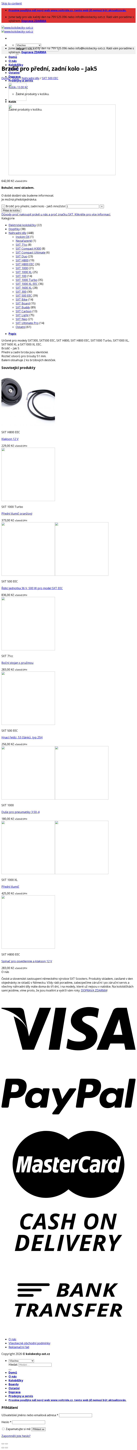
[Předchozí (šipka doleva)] (2, 1447)
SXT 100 (21, 276)
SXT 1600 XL (24, 288)
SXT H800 (22, 260)
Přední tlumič (10, 887)
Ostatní (14, 73)
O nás (13, 61)
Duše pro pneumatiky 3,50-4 (20, 812)
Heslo (6, 1422)
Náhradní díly (30, 78)
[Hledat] (17, 54)
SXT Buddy (23, 307)
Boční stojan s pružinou (17, 663)
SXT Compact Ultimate (30, 252)
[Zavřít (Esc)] (2, 1443)
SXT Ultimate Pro (27, 323)
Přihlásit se (38, 1429)
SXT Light (22, 315)
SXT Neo (21, 319)
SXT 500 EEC (50, 78)
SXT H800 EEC (25, 264)
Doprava (15, 1392)
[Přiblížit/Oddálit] (6, 1443)
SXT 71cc (21, 245)
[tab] (72, 334)
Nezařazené (24, 241)
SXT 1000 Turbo (26, 280)
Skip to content (11, 3)
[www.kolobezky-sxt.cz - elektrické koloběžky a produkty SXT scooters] (17, 29)
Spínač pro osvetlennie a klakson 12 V (26, 961)
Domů (13, 57)
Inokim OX (22, 237)
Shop (15, 78)
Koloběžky (16, 1380)
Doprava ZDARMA (33, 21)
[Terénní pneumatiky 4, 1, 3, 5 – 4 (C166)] (17, 100)
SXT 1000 (22, 268)
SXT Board (23, 303)
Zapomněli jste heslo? (16, 1436)
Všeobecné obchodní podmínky (29, 1343)
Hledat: (13, 1364)
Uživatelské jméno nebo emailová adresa (29, 1415)
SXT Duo (21, 256)
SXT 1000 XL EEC (27, 284)
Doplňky (14, 229)
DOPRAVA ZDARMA (94, 990)
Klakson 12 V (10, 439)
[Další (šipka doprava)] (6, 1447)
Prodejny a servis (21, 80)
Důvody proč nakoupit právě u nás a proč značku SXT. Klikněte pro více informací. (56, 214)
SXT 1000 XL (24, 272)
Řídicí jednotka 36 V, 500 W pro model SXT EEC (32, 588)
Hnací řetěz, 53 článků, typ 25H (22, 737)
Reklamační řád (19, 1347)
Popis (12, 334)
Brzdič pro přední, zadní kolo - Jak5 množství (35, 206)
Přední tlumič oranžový (16, 514)
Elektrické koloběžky (22, 225)
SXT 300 (21, 292)
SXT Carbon (24, 311)
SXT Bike (21, 299)
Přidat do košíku (11, 210)
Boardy (14, 1384)
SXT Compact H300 (28, 249)
